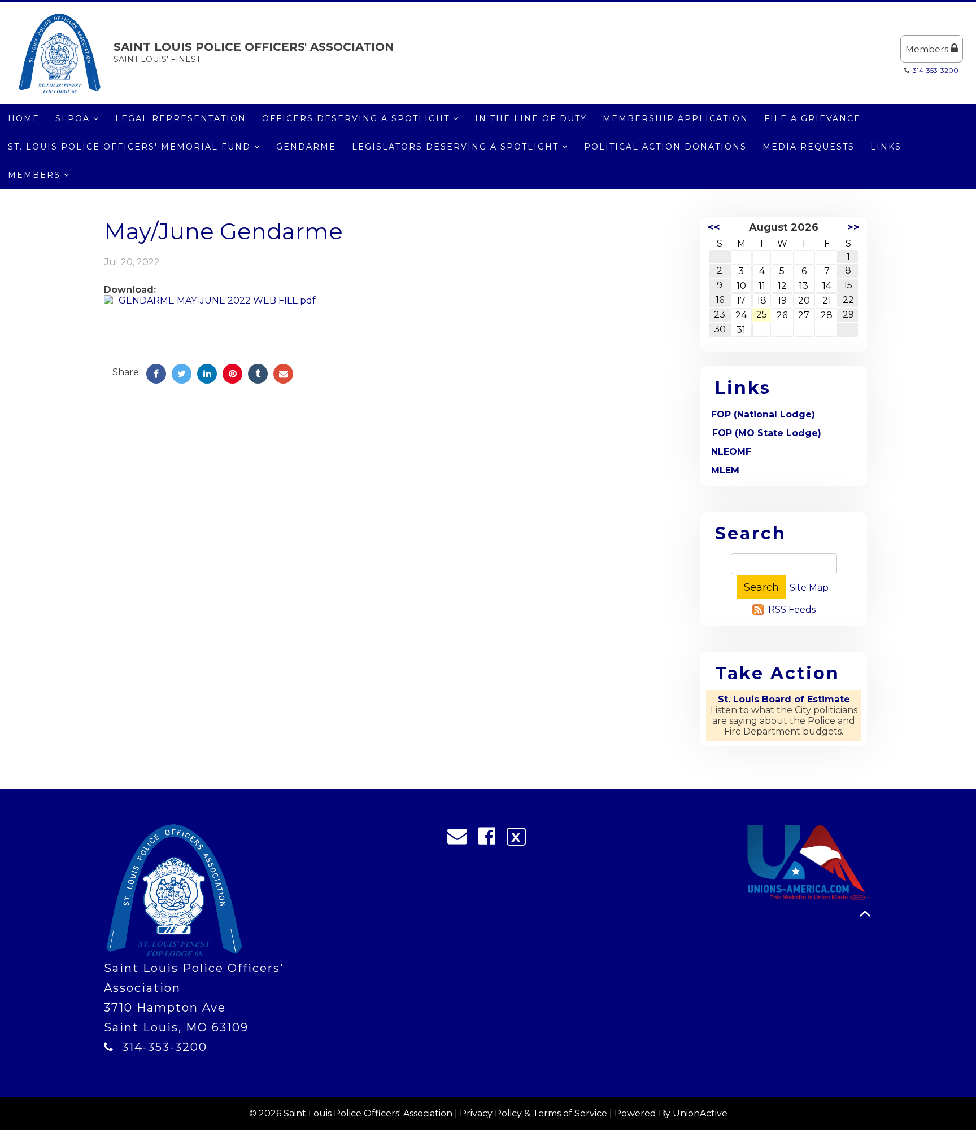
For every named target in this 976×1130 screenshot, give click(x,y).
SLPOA (74, 118)
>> (853, 227)
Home (24, 118)
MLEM (725, 470)
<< (714, 227)
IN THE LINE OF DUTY (531, 118)
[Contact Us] (460, 839)
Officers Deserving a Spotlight (357, 118)
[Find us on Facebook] (490, 839)
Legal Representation (180, 118)
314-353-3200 (935, 70)
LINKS (885, 147)
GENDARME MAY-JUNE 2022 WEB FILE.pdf (217, 300)
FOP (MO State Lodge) (766, 433)
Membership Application (675, 118)
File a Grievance (812, 118)
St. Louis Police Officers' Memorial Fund (131, 147)
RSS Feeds (792, 609)
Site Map (809, 587)
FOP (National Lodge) (763, 414)
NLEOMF (731, 451)
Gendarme (306, 147)
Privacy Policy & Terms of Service (533, 1113)
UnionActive (700, 1113)
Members (928, 49)
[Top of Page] (865, 913)
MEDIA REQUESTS (808, 147)
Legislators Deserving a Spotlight (457, 147)
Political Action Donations (665, 147)
